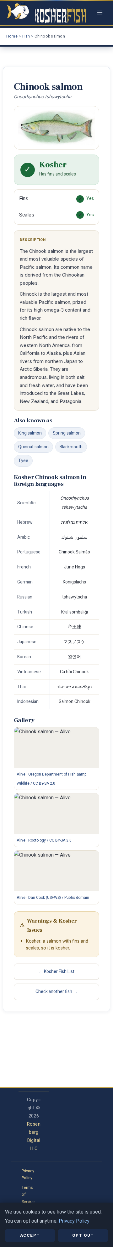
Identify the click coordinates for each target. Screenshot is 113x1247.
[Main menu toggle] (100, 12)
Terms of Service (28, 1194)
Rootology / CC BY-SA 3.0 (50, 840)
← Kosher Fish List (56, 971)
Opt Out (83, 1235)
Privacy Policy (28, 1174)
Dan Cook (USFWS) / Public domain (58, 897)
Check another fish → (56, 991)
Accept (30, 1235)
